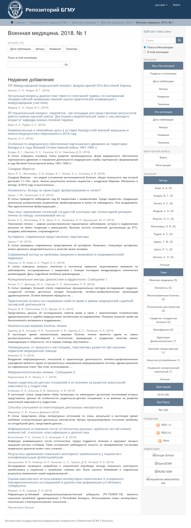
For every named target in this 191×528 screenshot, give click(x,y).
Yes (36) (163, 410)
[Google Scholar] (163, 455)
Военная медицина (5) (163, 280)
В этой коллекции (158, 52)
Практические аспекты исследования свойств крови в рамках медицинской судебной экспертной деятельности (70, 302)
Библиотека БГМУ (89, 520)
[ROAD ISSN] (163, 471)
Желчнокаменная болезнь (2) (163, 297)
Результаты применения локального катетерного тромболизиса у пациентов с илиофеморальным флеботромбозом (65, 455)
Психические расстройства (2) (163, 308)
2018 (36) (163, 394)
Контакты (107, 520)
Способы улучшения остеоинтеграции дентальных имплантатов (55, 407)
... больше (163, 264)
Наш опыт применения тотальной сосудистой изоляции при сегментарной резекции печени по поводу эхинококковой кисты (70, 213)
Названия (55, 49)
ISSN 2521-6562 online (157, 31)
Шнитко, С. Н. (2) (163, 257)
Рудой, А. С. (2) (163, 234)
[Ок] (179, 40)
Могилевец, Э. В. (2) (163, 226)
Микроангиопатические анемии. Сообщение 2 (41, 372)
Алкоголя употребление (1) (163, 360)
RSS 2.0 (166, 432)
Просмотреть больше (21, 507)
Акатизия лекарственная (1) (163, 350)
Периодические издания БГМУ (48, 22)
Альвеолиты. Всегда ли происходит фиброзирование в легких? (54, 190)
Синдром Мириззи (21, 168)
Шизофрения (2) (163, 329)
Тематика (71, 49)
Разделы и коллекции (163, 73)
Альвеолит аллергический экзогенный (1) (163, 369)
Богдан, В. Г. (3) (163, 195)
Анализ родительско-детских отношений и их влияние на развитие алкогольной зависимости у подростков (67, 384)
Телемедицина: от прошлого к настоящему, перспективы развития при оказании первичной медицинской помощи (67, 349)
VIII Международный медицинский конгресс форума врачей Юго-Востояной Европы (69, 85)
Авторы (40, 49)
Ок (66, 64)
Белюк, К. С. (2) (163, 203)
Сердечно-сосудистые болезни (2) (163, 320)
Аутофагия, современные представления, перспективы (48, 236)
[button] (161, 4)
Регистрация (163, 165)
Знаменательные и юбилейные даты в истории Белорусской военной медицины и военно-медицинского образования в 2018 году (68, 132)
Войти (163, 157)
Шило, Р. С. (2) (163, 249)
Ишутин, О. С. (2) (163, 218)
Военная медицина (84, 22)
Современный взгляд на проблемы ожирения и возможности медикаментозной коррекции (66, 256)
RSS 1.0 (166, 425)
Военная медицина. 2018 (116, 22)
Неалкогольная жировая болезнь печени (37, 325)
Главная (20, 22)
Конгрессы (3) (163, 287)
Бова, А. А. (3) (163, 188)
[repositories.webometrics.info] (163, 481)
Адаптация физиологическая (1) (163, 339)
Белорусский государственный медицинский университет (40, 520)
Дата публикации (20, 49)
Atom (166, 440)
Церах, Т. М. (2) (163, 241)
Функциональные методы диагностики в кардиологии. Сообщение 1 (57, 279)
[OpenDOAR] (163, 463)
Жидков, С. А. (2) (163, 211)
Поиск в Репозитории (160, 47)
